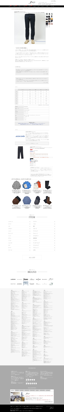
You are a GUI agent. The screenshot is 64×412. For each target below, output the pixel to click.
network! (42, 6)
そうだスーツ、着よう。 (48, 4)
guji (42, 3)
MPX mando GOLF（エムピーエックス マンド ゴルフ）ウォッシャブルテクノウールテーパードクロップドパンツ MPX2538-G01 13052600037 (47, 191)
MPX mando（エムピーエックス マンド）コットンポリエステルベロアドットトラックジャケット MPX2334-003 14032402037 (16, 207)
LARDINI (44, 3)
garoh (38, 6)
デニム (22, 8)
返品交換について (33, 163)
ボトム (20, 8)
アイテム (17, 8)
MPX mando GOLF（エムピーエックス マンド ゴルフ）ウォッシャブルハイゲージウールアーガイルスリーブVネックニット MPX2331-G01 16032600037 (26, 192)
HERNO (50, 3)
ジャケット (43, 4)
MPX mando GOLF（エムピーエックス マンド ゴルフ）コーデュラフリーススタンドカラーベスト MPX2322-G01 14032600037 (37, 191)
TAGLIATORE (47, 3)
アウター (54, 3)
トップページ (13, 8)
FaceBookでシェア (34, 159)
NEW (9, 6)
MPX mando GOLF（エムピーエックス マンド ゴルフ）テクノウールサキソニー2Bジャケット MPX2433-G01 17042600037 (37, 207)
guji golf (35, 6)
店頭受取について (33, 165)
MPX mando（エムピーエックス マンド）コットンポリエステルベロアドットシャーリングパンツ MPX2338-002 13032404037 (47, 207)
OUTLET (52, 6)
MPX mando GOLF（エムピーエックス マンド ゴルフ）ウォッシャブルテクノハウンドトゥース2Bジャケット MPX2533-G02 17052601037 (16, 191)
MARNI (52, 3)
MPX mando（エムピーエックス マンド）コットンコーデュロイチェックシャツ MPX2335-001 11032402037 (26, 207)
